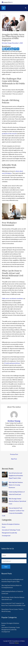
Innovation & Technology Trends (11, 530)
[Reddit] (9, 49)
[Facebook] (3, 49)
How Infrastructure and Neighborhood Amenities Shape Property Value (16, 475)
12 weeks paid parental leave (12, 363)
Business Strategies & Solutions (11, 524)
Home (3, 527)
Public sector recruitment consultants (12, 298)
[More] (18, 49)
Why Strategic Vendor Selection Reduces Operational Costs (17, 501)
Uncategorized (6, 535)
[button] (26, 8)
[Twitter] (6, 49)
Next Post (14, 459)
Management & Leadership (9, 533)
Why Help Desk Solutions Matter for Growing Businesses (16, 485)
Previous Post (14, 454)
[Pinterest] (15, 49)
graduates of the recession (9, 133)
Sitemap (17, 643)
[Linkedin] (12, 49)
